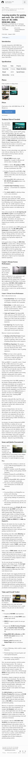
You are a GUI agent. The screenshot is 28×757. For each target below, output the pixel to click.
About (19, 752)
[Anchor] (25, 41)
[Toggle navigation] (24, 2)
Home (3, 7)
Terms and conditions (12, 752)
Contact (24, 752)
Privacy (4, 752)
